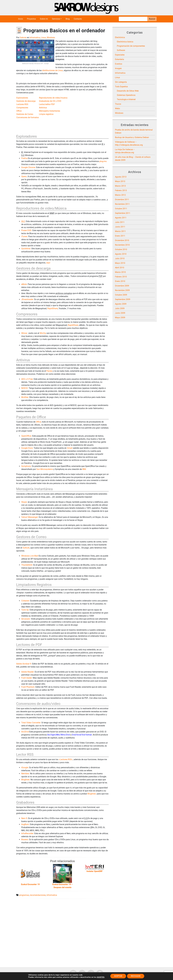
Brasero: (25, 839)
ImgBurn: (25, 824)
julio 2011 (119, 222)
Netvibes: (25, 773)
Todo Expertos (121, 86)
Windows (51, 37)
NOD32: (24, 388)
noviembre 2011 (122, 204)
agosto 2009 (120, 304)
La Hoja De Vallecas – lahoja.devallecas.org (125, 151)
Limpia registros (46, 114)
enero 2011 (120, 236)
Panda (49, 371)
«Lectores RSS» (66, 759)
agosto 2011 (120, 217)
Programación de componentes (131, 46)
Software (121, 50)
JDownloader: (27, 299)
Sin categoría (121, 82)
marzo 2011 (120, 231)
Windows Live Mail (29, 556)
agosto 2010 (120, 254)
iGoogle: (25, 767)
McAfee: (25, 397)
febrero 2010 (121, 276)
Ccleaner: (25, 600)
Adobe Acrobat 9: (24, 664)
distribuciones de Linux (52, 70)
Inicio (20, 19)
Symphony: (26, 466)
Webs (117, 108)
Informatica (35, 37)
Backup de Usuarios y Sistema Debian (132, 137)
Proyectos (31, 19)
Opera (24, 176)
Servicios (56, 19)
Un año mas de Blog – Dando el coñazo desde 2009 (132, 158)
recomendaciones (38, 895)
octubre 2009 (121, 295)
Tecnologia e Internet (126, 99)
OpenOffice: (26, 436)
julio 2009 (119, 308)
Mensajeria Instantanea (49, 111)
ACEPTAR (118, 976)
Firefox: (24, 158)
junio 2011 (120, 227)
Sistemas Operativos (126, 95)
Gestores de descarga (26, 101)
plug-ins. (103, 161)
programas (24, 895)
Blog (68, 19)
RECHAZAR (135, 976)
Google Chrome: (28, 167)
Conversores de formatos (27, 117)
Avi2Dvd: (25, 731)
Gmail (69, 448)
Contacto (78, 19)
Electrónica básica (125, 41)
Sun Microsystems (44, 469)
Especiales (119, 55)
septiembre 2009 (122, 299)
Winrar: (24, 333)
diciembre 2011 (122, 199)
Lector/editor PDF (47, 104)
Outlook (26, 548)
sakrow (23, 37)
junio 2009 (120, 313)
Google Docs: (27, 448)
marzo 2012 (120, 195)
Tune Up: (25, 610)
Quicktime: (26, 248)
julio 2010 (119, 258)
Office (19, 111)
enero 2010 (120, 281)
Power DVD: (26, 230)
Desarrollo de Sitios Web (128, 91)
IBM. (84, 469)
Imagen (118, 68)
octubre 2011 (121, 208)
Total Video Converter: (31, 722)
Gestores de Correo (24, 114)
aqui (48, 262)
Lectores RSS (22, 104)
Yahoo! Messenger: (29, 517)
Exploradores (22, 98)
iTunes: (24, 236)
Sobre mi (44, 19)
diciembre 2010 (122, 240)
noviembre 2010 (122, 245)
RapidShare (52, 308)
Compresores (22, 107)
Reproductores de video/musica (53, 98)
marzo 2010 (120, 272)
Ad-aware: (25, 619)
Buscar (152, 19)
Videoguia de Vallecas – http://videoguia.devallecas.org (129, 143)
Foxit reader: (26, 678)
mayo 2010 (120, 263)
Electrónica (120, 37)
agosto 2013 (120, 177)
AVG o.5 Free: (27, 379)
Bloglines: (25, 779)
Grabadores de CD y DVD (50, 101)
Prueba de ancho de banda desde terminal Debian (134, 131)
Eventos (118, 64)
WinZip (43, 333)
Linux (43, 37)
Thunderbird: (27, 565)
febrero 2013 (121, 190)
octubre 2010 (121, 249)
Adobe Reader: (27, 672)
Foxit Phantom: (28, 687)
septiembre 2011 (122, 213)
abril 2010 (119, 267)
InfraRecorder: (27, 833)
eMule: (24, 284)
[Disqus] (62, 932)
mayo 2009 (120, 317)
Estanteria (119, 59)
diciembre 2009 (122, 286)
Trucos (118, 104)
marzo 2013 (120, 186)
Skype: (24, 502)
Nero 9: (24, 818)
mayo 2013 (120, 181)
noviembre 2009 (122, 290)
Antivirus (43, 107)
